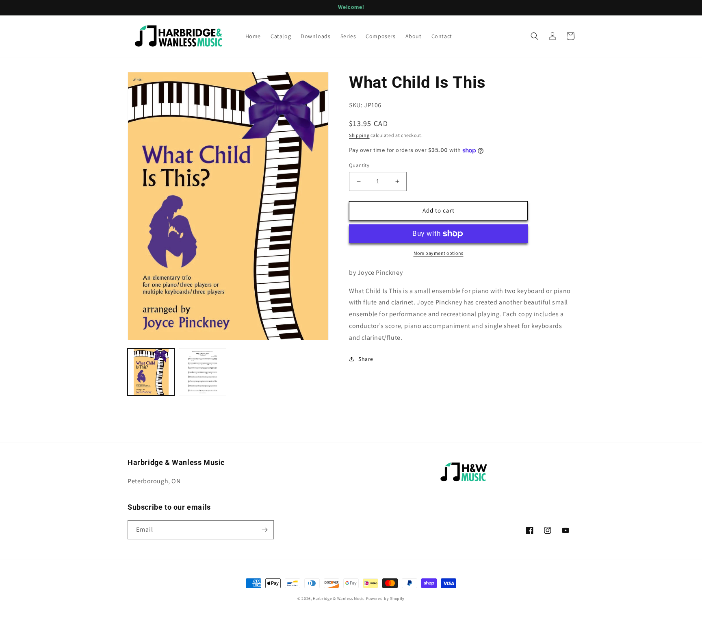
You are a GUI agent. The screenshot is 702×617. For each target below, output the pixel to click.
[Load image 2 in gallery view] (202, 371)
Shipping (359, 135)
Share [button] (365, 359)
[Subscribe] (264, 529)
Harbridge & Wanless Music (339, 598)
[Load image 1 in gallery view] (151, 371)
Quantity (359, 165)
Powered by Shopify (385, 598)
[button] (535, 36)
